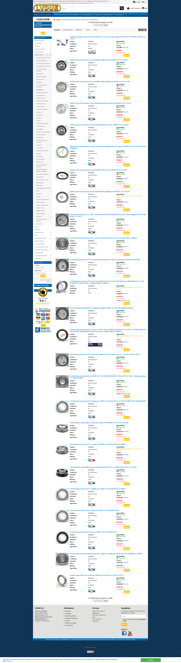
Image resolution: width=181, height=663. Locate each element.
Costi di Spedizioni (70, 616)
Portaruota (39, 185)
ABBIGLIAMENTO (39, 40)
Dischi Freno (39, 115)
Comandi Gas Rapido (42, 92)
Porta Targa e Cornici (42, 180)
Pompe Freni (39, 177)
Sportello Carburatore (42, 199)
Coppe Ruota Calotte (42, 101)
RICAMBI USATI (39, 232)
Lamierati (38, 145)
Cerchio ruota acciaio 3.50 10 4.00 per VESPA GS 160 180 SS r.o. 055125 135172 (96, 575)
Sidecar (37, 227)
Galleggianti (39, 129)
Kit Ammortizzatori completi (41, 70)
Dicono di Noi (118, 14)
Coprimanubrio (40, 106)
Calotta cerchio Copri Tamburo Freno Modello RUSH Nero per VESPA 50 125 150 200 (98, 170)
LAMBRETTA (38, 258)
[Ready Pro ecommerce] (90, 651)
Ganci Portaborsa (41, 134)
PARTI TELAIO (39, 55)
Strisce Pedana (40, 202)
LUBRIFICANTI (39, 224)
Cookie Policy (9, 661)
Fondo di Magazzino (87, 14)
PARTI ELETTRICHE (40, 49)
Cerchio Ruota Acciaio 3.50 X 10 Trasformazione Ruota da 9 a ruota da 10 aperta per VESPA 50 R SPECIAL (105, 259)
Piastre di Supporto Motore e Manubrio (41, 170)
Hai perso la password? (45, 280)
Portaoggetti (40, 182)
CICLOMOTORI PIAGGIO (41, 247)
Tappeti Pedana (40, 210)
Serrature (38, 194)
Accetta (150, 660)
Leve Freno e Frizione (42, 150)
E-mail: (37, 265)
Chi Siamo (68, 611)
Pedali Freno (39, 162)
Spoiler (38, 196)
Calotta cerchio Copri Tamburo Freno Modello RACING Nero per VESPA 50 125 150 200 (99, 125)
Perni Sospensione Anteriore (41, 165)
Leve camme (39, 148)
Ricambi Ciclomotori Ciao (60, 14)
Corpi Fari (39, 112)
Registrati (48, 281)
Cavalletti (39, 82)
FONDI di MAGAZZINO (41, 255)
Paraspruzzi (39, 156)
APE (36, 235)
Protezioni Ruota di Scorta (43, 188)
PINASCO (37, 229)
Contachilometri (40, 95)
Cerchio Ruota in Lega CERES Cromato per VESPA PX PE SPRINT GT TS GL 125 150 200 (99, 423)
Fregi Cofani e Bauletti (42, 123)
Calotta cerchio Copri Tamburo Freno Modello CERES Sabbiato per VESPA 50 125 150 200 (100, 81)
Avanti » (106, 25)
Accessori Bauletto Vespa (43, 57)
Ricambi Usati (98, 14)
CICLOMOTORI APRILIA (41, 250)
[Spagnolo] (45, 19)
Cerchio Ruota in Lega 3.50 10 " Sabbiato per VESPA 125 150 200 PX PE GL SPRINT (97, 489)
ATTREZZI (37, 46)
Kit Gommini (39, 137)
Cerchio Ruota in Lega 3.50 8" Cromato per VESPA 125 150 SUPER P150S (94, 510)
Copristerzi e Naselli (41, 109)
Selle (37, 191)
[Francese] (43, 19)
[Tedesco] (48, 19)
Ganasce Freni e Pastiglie (43, 132)
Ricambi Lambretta (74, 14)
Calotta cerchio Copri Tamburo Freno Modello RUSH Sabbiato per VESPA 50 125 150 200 (99, 191)
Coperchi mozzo (40, 98)
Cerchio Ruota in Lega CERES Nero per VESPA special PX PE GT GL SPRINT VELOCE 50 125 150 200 (103, 467)
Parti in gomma (40, 159)
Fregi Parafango (40, 126)
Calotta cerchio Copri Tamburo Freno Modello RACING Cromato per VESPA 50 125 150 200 (100, 103)
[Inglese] (40, 19)
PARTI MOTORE (39, 52)
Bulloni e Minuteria (41, 76)
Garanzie (67, 620)
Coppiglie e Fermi (41, 103)
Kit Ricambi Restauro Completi (42, 141)
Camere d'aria (40, 79)
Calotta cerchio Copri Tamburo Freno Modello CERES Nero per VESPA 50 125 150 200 (98, 60)
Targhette (39, 216)
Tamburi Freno (40, 208)
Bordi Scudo (39, 73)
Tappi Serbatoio (40, 213)
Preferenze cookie (90, 647)
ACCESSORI (38, 43)
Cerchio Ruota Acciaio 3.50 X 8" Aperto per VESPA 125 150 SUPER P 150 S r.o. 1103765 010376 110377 (105, 354)
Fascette (38, 118)
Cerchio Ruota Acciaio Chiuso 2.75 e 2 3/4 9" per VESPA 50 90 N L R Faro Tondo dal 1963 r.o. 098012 (103, 238)
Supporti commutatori (42, 205)
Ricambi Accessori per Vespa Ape (42, 14)
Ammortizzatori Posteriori (43, 66)
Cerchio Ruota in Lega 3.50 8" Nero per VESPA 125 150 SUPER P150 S (93, 532)
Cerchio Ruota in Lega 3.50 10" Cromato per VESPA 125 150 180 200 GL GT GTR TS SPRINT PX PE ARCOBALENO (108, 401)
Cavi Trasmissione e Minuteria (41, 86)
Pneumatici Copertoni (42, 174)
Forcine (38, 120)
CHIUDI (179, 659)
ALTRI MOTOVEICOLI (40, 238)
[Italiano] (37, 19)
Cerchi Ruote (39, 89)
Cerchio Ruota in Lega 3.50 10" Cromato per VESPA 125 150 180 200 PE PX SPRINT (98, 444)
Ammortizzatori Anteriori (43, 63)
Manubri (38, 153)
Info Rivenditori (108, 14)
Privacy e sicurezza (70, 623)
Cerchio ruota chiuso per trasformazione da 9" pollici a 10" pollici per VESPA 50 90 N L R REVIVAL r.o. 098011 (106, 553)
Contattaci (68, 613)
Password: (38, 270)
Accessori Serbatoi (41, 60)
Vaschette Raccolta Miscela (41, 220)
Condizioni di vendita (71, 618)
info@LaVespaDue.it (41, 619)
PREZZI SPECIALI (39, 241)
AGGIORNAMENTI (40, 244)
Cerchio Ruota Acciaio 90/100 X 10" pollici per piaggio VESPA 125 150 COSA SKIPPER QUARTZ (101, 308)
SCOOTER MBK (39, 252)
